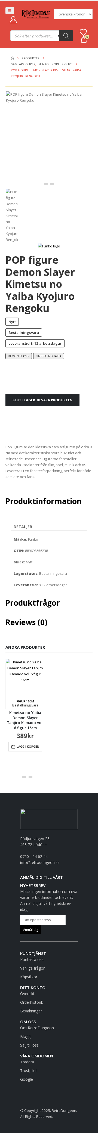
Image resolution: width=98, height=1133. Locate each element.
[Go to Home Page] (12, 58)
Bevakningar (31, 1010)
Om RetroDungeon (37, 1027)
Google (26, 1079)
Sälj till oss (29, 1045)
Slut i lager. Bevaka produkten (42, 400)
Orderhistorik (31, 1002)
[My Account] (13, 19)
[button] (9, 10)
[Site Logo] (36, 14)
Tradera (27, 1061)
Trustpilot (28, 1070)
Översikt (27, 993)
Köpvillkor (28, 976)
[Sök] (66, 35)
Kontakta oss (32, 959)
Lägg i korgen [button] (28, 746)
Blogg (25, 1036)
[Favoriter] (83, 32)
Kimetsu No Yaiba (49, 356)
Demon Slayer (18, 356)
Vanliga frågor (32, 968)
